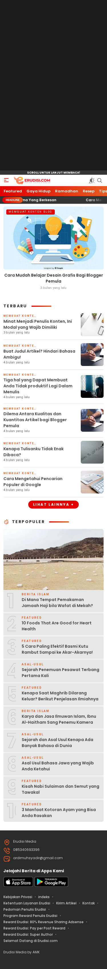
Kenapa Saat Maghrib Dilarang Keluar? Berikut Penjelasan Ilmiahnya (60, 696)
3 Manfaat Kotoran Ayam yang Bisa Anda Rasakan (59, 812)
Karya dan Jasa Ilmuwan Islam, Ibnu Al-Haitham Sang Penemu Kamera (59, 719)
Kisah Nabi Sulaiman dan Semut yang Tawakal (60, 789)
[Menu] (6, 180)
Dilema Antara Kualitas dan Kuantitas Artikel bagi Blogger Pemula (35, 420)
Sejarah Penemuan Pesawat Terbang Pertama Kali (60, 672)
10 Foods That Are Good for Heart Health (57, 626)
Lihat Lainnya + (53, 504)
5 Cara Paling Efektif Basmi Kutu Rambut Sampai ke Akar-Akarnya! (57, 649)
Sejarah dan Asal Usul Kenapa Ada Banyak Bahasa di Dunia (57, 742)
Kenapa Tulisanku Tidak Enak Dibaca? (33, 452)
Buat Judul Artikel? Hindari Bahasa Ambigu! (39, 354)
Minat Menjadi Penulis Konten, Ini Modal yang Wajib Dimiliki (37, 324)
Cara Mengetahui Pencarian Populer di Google (32, 481)
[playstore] (51, 885)
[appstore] (18, 885)
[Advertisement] (53, 85)
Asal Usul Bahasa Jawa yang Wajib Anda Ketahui (58, 766)
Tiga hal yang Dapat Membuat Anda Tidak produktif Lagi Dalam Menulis (37, 386)
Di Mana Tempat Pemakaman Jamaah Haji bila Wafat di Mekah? (57, 602)
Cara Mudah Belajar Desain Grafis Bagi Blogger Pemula (53, 278)
